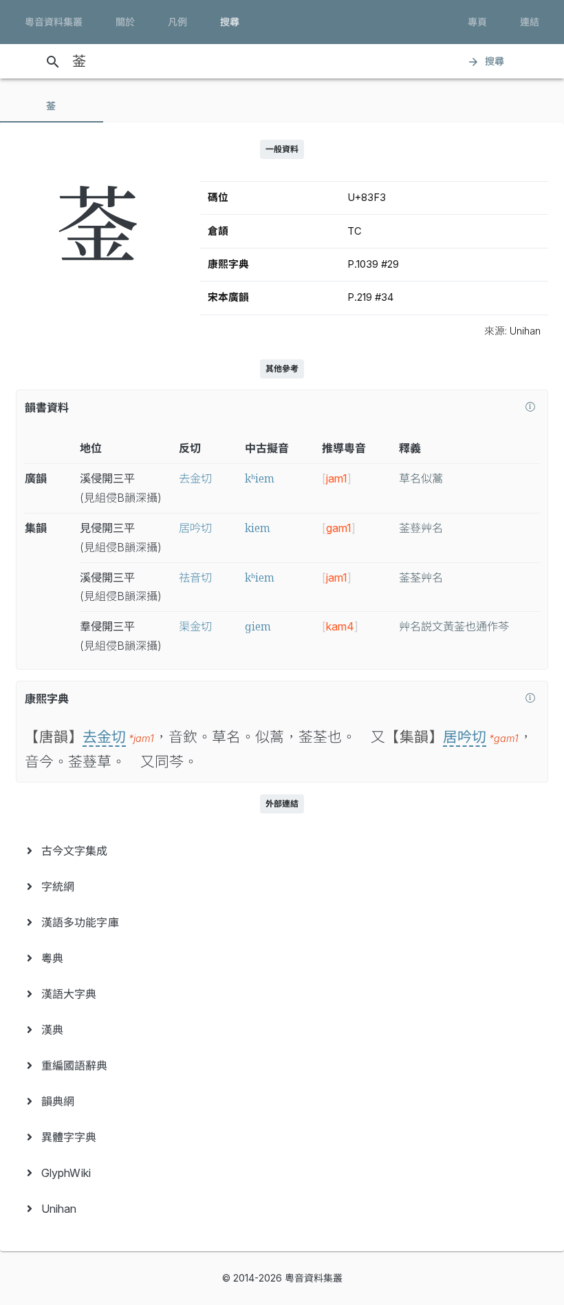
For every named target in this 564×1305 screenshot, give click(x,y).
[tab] (51, 106)
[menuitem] (282, 851)
